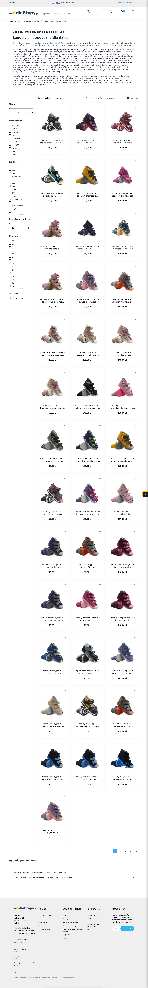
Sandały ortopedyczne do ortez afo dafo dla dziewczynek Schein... (52, 248)
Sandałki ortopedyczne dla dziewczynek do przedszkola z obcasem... (122, 620)
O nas (65, 915)
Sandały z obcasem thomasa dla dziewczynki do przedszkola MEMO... (52, 514)
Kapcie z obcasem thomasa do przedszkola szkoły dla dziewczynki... (52, 408)
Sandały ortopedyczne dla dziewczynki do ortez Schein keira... (52, 302)
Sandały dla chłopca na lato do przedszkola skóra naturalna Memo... (52, 142)
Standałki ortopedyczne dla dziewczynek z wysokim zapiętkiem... (122, 567)
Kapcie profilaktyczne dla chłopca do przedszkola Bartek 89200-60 (87, 673)
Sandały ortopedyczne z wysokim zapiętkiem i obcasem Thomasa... (52, 567)
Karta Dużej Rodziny (70, 922)
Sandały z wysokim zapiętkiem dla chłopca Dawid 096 (122, 726)
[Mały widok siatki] (132, 98)
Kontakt (12, 2)
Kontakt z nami (44, 929)
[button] (88, 13)
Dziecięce (27, 21)
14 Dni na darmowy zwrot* (127, 2)
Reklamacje (42, 922)
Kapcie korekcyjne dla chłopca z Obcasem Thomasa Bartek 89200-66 (52, 673)
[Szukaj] (77, 13)
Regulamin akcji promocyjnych (93, 925)
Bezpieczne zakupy (70, 926)
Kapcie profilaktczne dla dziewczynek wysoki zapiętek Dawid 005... (87, 302)
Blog (64, 938)
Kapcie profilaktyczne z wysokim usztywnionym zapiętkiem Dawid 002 (52, 620)
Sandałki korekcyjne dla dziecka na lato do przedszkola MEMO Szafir (52, 196)
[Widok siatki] (128, 98)
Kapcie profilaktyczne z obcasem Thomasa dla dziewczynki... (122, 196)
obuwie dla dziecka (50, 43)
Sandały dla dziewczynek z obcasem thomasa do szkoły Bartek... (52, 355)
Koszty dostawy (44, 915)
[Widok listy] (136, 98)
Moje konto (67, 935)
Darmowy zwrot (44, 926)
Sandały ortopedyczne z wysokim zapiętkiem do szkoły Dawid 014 (122, 461)
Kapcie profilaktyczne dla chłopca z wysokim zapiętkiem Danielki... (87, 248)
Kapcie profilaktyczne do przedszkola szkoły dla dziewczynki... (122, 408)
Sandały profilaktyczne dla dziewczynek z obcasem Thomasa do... (87, 514)
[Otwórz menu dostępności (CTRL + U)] (145, 494)
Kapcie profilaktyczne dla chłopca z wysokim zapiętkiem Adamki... (52, 461)
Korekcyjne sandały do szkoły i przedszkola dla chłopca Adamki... (87, 461)
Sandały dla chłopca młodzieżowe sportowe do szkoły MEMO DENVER (87, 726)
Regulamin (91, 915)
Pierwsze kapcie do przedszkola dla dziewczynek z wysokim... (122, 514)
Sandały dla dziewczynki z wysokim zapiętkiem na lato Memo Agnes (122, 142)
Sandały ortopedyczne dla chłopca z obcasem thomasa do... (87, 779)
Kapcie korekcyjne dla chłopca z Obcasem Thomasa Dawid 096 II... (87, 567)
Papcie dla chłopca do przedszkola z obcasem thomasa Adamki (122, 673)
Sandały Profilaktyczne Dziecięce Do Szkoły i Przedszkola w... (122, 248)
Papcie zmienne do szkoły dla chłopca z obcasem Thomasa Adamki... (87, 408)
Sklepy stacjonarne (70, 919)
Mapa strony (92, 930)
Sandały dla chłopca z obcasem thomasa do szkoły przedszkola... (87, 196)
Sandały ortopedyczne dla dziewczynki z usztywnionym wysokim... (87, 620)
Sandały (37, 21)
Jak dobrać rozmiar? (45, 919)
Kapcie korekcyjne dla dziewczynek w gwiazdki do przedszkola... (52, 726)
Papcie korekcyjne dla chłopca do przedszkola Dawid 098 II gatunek (52, 779)
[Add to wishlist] (49, 106)
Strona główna (15, 21)
